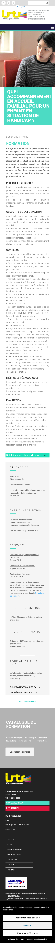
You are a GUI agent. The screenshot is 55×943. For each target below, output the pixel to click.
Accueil (10, 840)
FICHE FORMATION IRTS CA (23, 687)
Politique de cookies (16, 939)
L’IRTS (9, 845)
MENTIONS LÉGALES (13, 816)
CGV (7, 820)
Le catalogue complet (20, 752)
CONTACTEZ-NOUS (15, 803)
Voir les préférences (27, 933)
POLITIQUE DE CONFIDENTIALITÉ (18, 825)
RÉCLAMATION (12, 808)
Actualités (12, 860)
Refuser (27, 925)
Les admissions (14, 855)
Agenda (10, 865)
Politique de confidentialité (36, 939)
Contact (11, 870)
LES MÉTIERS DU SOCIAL (22, 692)
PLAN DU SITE (11, 829)
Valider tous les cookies (28, 917)
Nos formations (14, 850)
